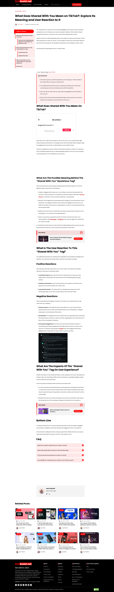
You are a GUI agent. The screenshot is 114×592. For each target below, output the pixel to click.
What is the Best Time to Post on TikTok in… (59, 412)
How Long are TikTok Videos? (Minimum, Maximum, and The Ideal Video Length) (88, 525)
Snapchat (60, 576)
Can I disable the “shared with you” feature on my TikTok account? (55, 461)
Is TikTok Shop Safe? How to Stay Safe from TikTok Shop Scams (45, 525)
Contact (46, 4)
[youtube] (28, 586)
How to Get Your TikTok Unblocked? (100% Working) (23, 525)
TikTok (24, 11)
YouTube (60, 583)
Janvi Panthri (20, 24)
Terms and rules (90, 570)
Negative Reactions (23, 55)
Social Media (18, 11)
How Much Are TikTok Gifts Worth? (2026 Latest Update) (67, 525)
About (17, 4)
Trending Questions (26, 4)
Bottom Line (19, 66)
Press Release (47, 573)
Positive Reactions (23, 52)
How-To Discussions (77, 578)
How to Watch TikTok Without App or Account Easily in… (61, 239)
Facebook (60, 568)
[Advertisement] (25, 89)
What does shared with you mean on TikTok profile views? (53, 451)
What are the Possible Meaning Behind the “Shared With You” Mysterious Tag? (26, 42)
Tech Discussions (76, 576)
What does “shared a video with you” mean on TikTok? (52, 446)
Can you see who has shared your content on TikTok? (52, 456)
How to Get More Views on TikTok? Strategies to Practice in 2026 (67, 549)
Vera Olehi (42, 529)
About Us (46, 568)
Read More (78, 240)
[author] (16, 24)
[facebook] (16, 586)
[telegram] (31, 586)
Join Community (38, 4)
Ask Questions (76, 4)
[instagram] (23, 586)
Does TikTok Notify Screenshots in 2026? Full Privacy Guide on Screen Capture (46, 549)
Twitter (60, 581)
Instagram (60, 570)
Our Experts (47, 570)
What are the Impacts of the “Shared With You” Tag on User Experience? (23, 61)
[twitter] (47, 495)
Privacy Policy (47, 576)
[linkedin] (49, 495)
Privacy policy (89, 573)
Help (87, 568)
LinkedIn (60, 573)
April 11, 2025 (52, 73)
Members (74, 573)
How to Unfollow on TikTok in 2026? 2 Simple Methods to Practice (24, 549)
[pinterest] (21, 586)
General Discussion (77, 585)
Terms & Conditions (49, 578)
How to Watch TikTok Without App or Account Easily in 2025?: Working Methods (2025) (88, 549)
